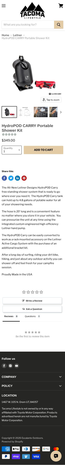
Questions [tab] (30, 316)
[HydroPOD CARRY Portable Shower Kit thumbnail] (9, 112)
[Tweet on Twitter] (11, 178)
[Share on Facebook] (4, 178)
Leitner (17, 35)
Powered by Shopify (12, 441)
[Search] (58, 25)
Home (5, 35)
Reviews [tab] (8, 316)
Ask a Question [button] (34, 309)
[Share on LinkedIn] (17, 178)
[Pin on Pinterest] (24, 178)
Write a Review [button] (34, 300)
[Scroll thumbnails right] (60, 112)
